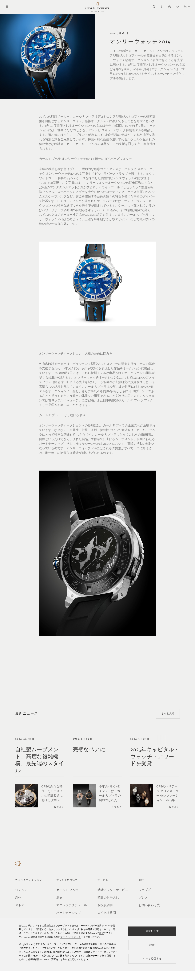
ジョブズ (145, 890)
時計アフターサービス (113, 890)
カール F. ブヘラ (67, 890)
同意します (152, 931)
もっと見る (168, 713)
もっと (58, 807)
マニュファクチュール (71, 905)
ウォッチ (21, 890)
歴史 (59, 897)
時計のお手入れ (108, 897)
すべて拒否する (152, 958)
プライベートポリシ (70, 937)
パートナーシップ (68, 913)
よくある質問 (107, 913)
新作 (18, 897)
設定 (101, 933)
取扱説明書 (105, 905)
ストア (19, 905)
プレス (143, 897)
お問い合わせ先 (149, 905)
